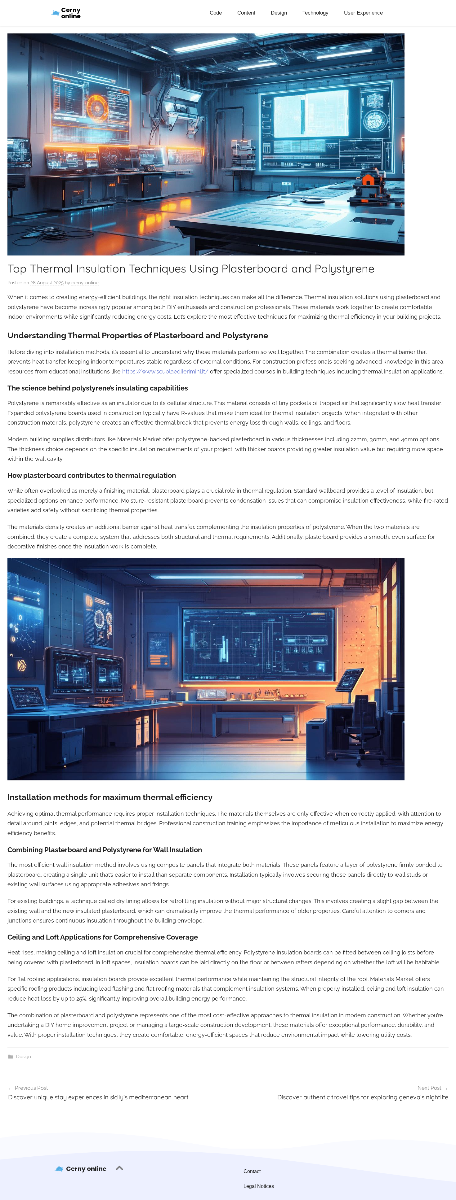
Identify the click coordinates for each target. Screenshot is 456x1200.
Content (246, 13)
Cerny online (71, 13)
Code (216, 13)
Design (279, 13)
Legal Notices (259, 1186)
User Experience (363, 13)
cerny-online (85, 283)
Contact (252, 1171)
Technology (315, 13)
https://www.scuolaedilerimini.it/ (165, 371)
